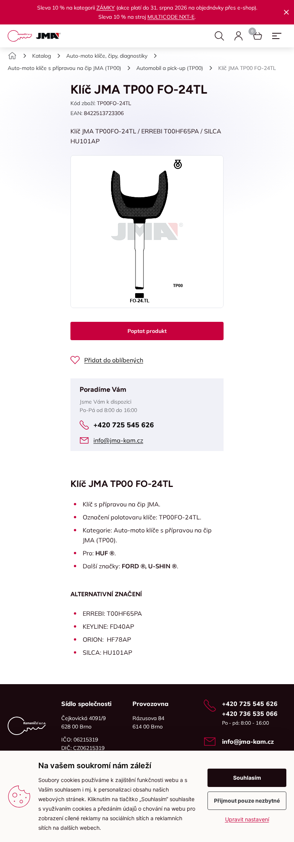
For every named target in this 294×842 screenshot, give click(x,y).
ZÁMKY (105, 7)
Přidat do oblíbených (113, 360)
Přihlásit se (238, 35)
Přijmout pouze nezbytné (247, 800)
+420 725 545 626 (123, 424)
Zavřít (286, 12)
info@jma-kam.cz (118, 440)
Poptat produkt (147, 331)
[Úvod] (12, 55)
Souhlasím (247, 777)
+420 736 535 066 (250, 713)
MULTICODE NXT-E (170, 16)
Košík (257, 35)
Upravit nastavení (247, 819)
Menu (276, 35)
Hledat (219, 35)
